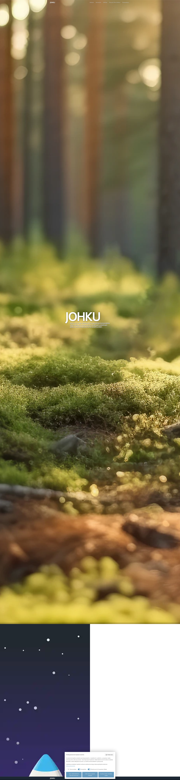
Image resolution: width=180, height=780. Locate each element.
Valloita (92, 2)
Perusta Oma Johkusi (114, 2)
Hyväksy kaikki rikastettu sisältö (106, 774)
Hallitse (105, 2)
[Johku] (52, 2)
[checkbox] (71, 769)
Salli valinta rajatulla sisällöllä (90, 774)
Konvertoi (98, 2)
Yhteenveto (110, 754)
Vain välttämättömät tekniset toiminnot (74, 774)
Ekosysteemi (125, 2)
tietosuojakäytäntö (70, 766)
